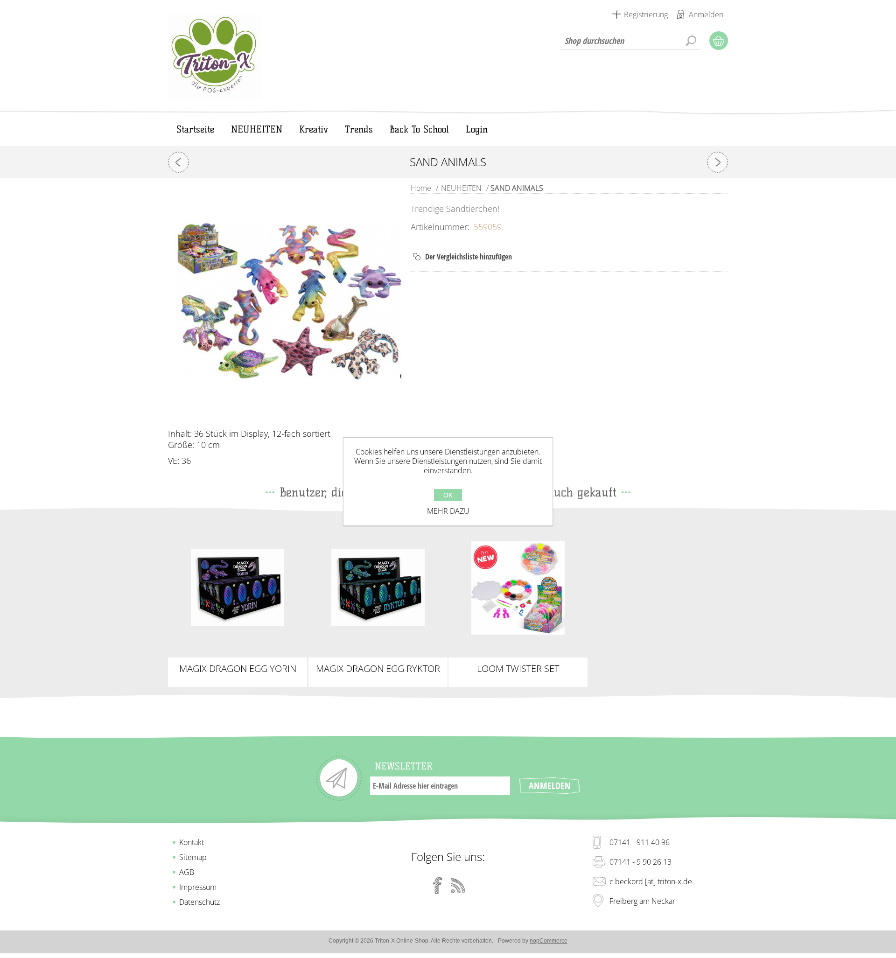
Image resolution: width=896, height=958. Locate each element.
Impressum (198, 887)
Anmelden (706, 14)
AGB (186, 872)
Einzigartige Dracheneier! (237, 584)
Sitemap (193, 857)
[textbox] (630, 40)
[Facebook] (438, 885)
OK (448, 495)
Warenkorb (718, 40)
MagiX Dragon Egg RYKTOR (378, 668)
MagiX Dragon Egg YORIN (237, 668)
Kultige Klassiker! (518, 580)
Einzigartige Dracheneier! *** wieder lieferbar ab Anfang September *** (378, 588)
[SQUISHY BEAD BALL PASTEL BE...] (717, 162)
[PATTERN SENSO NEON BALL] (178, 162)
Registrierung (646, 14)
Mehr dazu (448, 511)
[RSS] (458, 885)
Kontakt (191, 842)
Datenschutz (199, 902)
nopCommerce (548, 940)
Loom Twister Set (518, 668)
